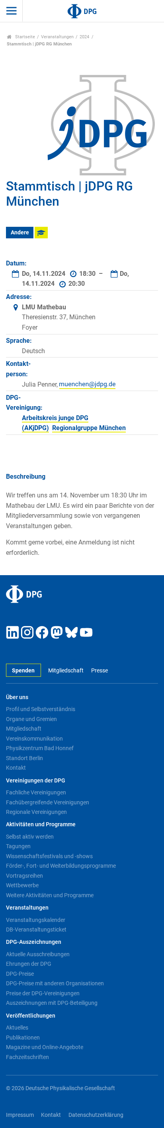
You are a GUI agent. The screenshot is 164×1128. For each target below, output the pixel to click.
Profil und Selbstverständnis (40, 709)
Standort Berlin (24, 758)
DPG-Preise (20, 974)
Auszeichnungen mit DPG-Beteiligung (52, 1003)
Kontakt (16, 767)
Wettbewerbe (22, 885)
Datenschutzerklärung (95, 1115)
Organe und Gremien (31, 719)
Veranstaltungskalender (35, 920)
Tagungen (18, 846)
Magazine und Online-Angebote (44, 1047)
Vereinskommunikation (34, 738)
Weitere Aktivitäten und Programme (50, 895)
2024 (84, 36)
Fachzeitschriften (27, 1057)
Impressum (20, 1115)
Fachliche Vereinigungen (36, 792)
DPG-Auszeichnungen (33, 942)
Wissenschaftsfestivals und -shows (49, 856)
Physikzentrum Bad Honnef (40, 748)
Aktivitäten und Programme (41, 824)
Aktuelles (17, 1027)
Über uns (17, 697)
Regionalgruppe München (89, 428)
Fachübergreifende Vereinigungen (47, 802)
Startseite (24, 36)
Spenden (23, 670)
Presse (99, 670)
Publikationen (23, 1037)
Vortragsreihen (24, 876)
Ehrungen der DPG (28, 964)
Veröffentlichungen (30, 1015)
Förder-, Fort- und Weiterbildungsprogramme (61, 866)
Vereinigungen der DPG (35, 780)
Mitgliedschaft (66, 670)
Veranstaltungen (57, 36)
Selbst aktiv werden (30, 836)
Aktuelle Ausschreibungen (38, 954)
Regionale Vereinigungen (36, 812)
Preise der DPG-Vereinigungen (43, 993)
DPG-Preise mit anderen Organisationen (55, 983)
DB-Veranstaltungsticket (36, 929)
